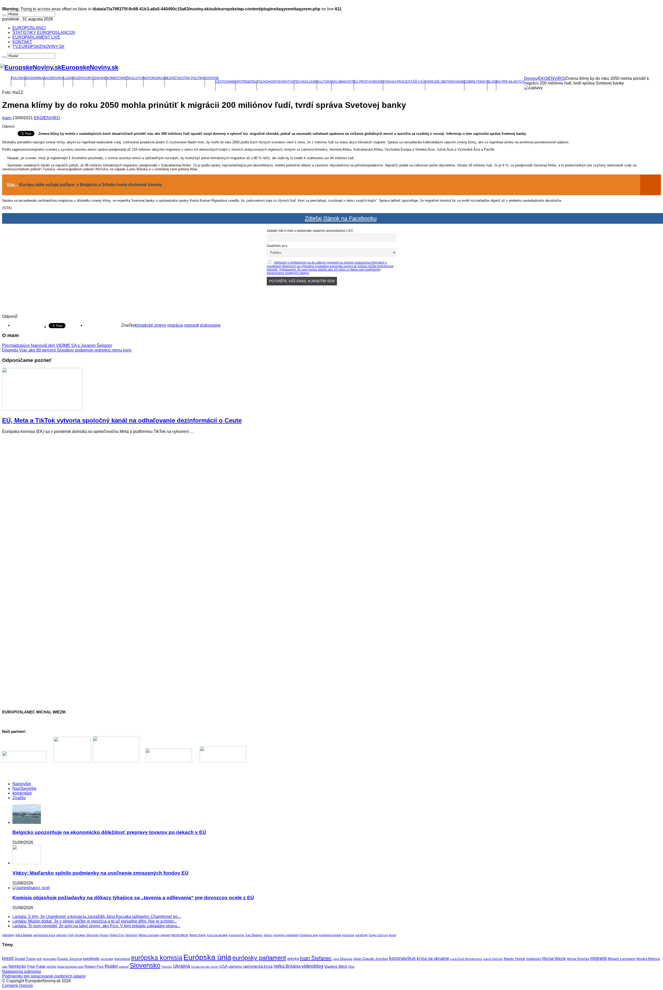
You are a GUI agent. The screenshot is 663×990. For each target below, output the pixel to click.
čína (351, 966)
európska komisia (330, 935)
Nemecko (131, 935)
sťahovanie (210, 325)
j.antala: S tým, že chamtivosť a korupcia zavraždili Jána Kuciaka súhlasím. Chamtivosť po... (96, 916)
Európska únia (309, 935)
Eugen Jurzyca (378, 935)
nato (5, 966)
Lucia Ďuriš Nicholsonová (466, 958)
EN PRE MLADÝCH (510, 81)
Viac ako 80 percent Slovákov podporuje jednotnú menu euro (66, 350)
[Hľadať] (4, 15)
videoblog (8, 935)
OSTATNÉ (212, 78)
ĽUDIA (68, 78)
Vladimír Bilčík (335, 966)
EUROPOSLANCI (29, 28)
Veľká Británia (23, 935)
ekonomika (49, 958)
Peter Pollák (36, 966)
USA (71, 935)
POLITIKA (18, 78)
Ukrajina (80, 935)
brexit (392, 935)
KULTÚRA (324, 81)
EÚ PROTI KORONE (368, 81)
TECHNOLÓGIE (305, 81)
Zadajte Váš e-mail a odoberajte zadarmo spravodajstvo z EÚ (310, 230)
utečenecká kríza (44, 935)
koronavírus (236, 935)
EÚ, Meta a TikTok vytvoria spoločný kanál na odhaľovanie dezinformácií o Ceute (122, 420)
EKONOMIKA (34, 78)
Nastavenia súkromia (21, 971)
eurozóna (348, 935)
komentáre (22, 793)
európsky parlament (286, 935)
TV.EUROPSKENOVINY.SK (38, 46)
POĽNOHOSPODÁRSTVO (275, 81)
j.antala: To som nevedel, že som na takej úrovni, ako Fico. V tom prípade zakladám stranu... (96, 926)
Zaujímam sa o (277, 245)
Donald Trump (25, 959)
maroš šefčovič (493, 958)
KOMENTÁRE (116, 78)
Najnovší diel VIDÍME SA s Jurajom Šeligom (57, 345)
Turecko (166, 966)
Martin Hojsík (197, 935)
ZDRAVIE (99, 78)
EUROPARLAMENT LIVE (36, 37)
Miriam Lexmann (149, 935)
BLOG (491, 81)
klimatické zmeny (150, 325)
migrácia (175, 325)
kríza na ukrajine (217, 935)
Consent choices (17, 985)
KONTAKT (22, 42)
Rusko (104, 935)
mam (7, 118)
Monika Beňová (648, 959)
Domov (530, 78)
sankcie (124, 966)
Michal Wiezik (179, 935)
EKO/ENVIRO (53, 78)
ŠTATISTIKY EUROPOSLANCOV (43, 32)
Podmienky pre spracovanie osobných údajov (44, 976)
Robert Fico (117, 935)
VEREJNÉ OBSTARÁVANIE (444, 81)
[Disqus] (331, 503)
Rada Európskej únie (70, 966)
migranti (191, 325)
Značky (19, 798)
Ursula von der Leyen (204, 966)
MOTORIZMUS (153, 78)
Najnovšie (21, 784)
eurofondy (361, 935)
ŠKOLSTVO (135, 78)
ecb (39, 958)
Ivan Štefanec (254, 935)
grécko (268, 935)
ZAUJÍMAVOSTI (343, 81)
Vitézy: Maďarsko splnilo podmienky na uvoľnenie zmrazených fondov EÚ (100, 873)
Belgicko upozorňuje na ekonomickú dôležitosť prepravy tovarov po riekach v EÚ (109, 832)
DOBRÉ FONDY (475, 81)
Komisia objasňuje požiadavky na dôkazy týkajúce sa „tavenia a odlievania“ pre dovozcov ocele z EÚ (133, 897)
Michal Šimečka (578, 959)
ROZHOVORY (83, 78)
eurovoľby (107, 958)
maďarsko (533, 959)
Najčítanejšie (24, 788)
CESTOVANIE (225, 81)
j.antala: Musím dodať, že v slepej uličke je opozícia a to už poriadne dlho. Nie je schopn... (94, 921)
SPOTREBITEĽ (246, 81)
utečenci (61, 935)
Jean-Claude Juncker (370, 959)
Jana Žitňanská (342, 958)
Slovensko (92, 935)
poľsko (51, 966)
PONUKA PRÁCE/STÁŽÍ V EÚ (404, 81)
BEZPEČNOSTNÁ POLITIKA (185, 78)
